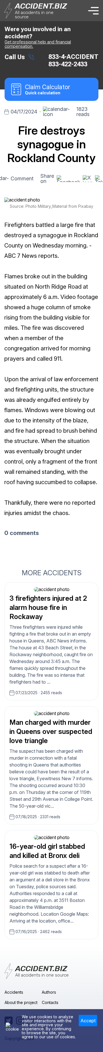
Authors (49, 992)
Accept (88, 1020)
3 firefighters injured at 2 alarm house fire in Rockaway (48, 607)
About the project (21, 1002)
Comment (22, 178)
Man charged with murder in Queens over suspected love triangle (50, 731)
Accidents (14, 992)
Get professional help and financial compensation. (38, 44)
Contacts (50, 1002)
